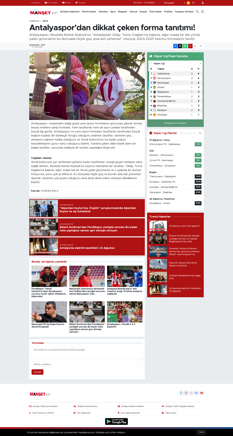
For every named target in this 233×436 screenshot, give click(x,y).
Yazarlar (82, 3)
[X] (186, 393)
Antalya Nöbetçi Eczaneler (45, 406)
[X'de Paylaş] (180, 46)
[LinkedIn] (196, 393)
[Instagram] (191, 393)
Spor (113, 11)
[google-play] (117, 421)
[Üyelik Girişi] (201, 3)
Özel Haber (155, 11)
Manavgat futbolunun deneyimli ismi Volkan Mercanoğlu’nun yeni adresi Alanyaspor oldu (87, 291)
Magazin (122, 11)
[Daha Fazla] (190, 46)
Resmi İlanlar (89, 11)
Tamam (201, 432)
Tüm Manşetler (83, 413)
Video (68, 3)
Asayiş (143, 11)
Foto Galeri (52, 3)
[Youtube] (201, 393)
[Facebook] (181, 393)
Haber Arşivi (170, 413)
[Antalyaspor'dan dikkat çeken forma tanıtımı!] (87, 86)
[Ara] (197, 11)
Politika (168, 11)
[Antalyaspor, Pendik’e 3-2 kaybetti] (125, 312)
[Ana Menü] (202, 11)
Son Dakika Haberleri (130, 413)
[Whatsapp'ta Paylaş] (185, 46)
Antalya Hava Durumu (87, 406)
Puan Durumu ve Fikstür (43, 413)
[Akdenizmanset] (44, 11)
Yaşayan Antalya (184, 11)
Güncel (133, 11)
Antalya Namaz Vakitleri (132, 406)
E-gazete (36, 3)
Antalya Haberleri (70, 11)
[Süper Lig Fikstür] (200, 133)
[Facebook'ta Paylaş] (175, 46)
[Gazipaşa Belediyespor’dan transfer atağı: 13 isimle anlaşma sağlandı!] (125, 276)
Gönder (37, 372)
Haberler (34, 21)
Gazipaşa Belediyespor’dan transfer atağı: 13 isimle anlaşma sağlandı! (124, 291)
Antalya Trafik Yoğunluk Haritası (179, 406)
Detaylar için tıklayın (175, 123)
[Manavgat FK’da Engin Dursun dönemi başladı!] (49, 312)
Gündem (103, 11)
